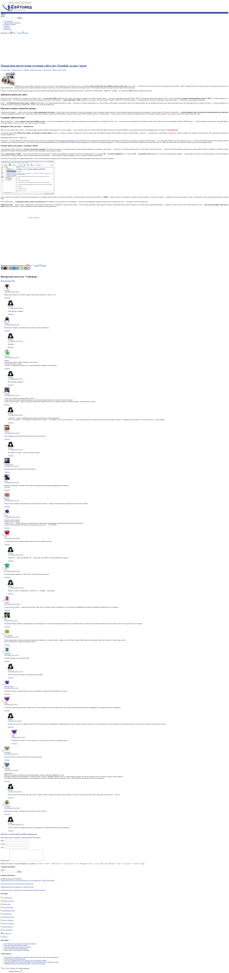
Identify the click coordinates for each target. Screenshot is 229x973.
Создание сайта (46, 70)
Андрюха (7, 290)
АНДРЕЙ (7, 806)
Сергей (6, 323)
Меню (3, 14)
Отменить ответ (32, 834)
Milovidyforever (9, 686)
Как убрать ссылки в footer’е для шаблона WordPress (20, 943)
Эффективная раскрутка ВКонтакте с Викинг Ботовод (17, 887)
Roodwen (7, 499)
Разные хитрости (8, 926)
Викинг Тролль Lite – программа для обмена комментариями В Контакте (23, 890)
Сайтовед (13, 968)
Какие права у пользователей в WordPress (17, 950)
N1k (5, 569)
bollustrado (7, 653)
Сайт (2, 847)
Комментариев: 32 (17, 70)
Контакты (7, 27)
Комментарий (5, 860)
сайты (59, 70)
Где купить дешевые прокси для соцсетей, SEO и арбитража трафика (25, 960)
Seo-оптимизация (8, 907)
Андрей (6, 602)
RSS (13, 33)
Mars (5, 619)
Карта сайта (8, 29)
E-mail (3, 844)
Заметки (5, 936)
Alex (5, 536)
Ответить (7, 298)
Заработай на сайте (35, 70)
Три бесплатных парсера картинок (14, 959)
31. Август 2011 (5, 70)
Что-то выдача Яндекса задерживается (16, 948)
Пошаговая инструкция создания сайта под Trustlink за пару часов (44, 65)
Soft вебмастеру (7, 914)
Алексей (6, 393)
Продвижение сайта (9, 910)
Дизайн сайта (7, 904)
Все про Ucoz (7, 933)
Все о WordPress (7, 930)
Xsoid (6, 481)
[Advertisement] (54, 47)
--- (1, 966)
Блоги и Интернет (8, 920)
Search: (3, 16)
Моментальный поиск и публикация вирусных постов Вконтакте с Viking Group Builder (28, 880)
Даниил (6, 431)
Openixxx (7, 356)
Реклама (6, 26)
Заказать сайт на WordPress (12, 23)
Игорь (6, 515)
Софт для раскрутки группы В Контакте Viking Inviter (17, 883)
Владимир (7, 752)
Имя (2, 840)
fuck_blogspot (8, 635)
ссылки (64, 70)
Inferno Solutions (29, 91)
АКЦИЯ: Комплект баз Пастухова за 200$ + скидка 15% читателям (24, 963)
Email (19, 33)
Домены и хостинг (8, 901)
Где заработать (8, 21)
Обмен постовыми (10, 24)
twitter (26, 33)
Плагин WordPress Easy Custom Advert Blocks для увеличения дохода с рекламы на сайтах (31, 962)
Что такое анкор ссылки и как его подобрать (17, 947)
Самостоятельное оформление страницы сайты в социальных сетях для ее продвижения (31, 957)
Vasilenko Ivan (8, 464)
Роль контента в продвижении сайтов (15, 945)
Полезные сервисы (8, 923)
